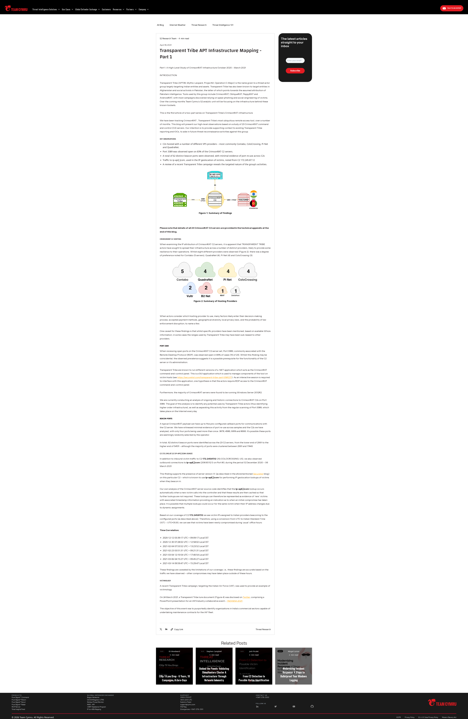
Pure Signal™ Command (20, 697)
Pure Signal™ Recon (19, 700)
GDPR (398, 717)
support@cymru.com (187, 705)
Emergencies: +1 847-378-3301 (191, 709)
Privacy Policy (409, 717)
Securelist (258, 474)
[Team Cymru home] (442, 702)
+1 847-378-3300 (262, 697)
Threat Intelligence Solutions (44, 9)
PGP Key (183, 707)
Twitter (246, 597)
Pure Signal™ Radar (19, 705)
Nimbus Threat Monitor (95, 702)
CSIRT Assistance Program (96, 707)
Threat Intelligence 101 (223, 25)
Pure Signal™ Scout (18, 702)
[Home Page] (16, 8)
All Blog (160, 25)
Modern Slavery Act (449, 717)
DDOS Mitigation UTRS (95, 700)
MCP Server (16, 707)
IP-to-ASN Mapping (94, 709)
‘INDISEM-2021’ (235, 601)
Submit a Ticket (185, 702)
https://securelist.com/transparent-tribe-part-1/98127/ (204, 377)
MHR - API (91, 705)
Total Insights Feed (18, 709)
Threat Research (199, 25)
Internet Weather (178, 25)
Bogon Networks (93, 697)
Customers (106, 9)
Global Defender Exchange (86, 9)
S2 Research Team (168, 38)
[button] (46, 9)
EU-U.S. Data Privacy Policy (428, 717)
